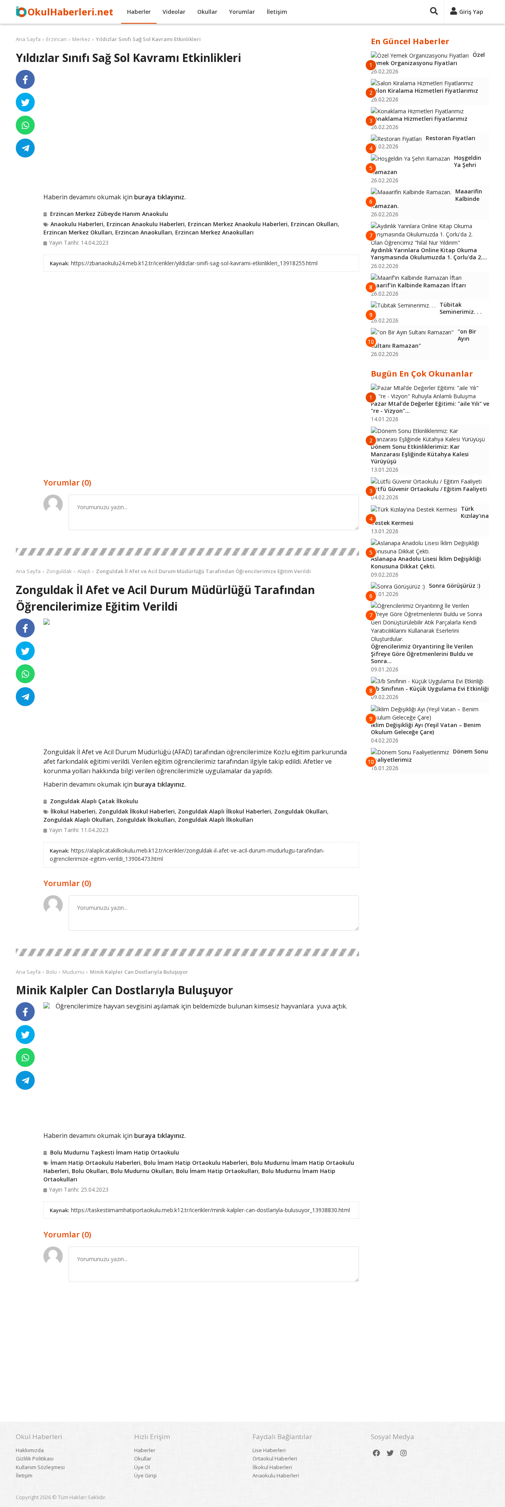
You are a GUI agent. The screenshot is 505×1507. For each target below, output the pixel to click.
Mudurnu (73, 971)
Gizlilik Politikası (35, 1458)
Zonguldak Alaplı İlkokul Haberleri (224, 811)
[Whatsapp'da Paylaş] (25, 125)
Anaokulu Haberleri (76, 224)
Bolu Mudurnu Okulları (141, 1171)
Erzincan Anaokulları (143, 232)
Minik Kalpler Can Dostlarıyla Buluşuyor (139, 971)
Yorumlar (242, 11)
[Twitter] (390, 1453)
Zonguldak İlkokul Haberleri (137, 811)
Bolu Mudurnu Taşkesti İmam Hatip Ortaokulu (114, 1152)
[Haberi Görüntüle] (46, 622)
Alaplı (83, 571)
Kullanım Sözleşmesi (40, 1467)
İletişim (277, 11)
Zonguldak (59, 571)
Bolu (51, 971)
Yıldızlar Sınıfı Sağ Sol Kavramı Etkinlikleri (148, 39)
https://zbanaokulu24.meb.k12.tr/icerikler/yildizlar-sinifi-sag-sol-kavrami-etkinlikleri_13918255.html (194, 263)
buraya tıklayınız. (160, 197)
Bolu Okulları (89, 1171)
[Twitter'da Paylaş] (25, 102)
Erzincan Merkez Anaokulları (214, 232)
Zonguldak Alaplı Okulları (78, 819)
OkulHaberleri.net (70, 11)
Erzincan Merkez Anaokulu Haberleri (238, 224)
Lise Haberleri (269, 1450)
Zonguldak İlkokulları (145, 819)
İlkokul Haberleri (72, 811)
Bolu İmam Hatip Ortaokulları (217, 1171)
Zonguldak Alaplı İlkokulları (215, 819)
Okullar (207, 11)
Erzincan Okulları (314, 224)
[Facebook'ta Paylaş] (25, 79)
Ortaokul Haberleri (274, 1458)
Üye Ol (142, 1467)
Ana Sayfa (28, 39)
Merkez (81, 39)
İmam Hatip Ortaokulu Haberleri (95, 1162)
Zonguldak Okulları (300, 811)
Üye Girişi (145, 1475)
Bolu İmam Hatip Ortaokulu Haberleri (195, 1162)
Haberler (139, 11)
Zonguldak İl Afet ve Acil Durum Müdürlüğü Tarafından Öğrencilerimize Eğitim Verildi (203, 571)
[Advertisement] (201, 131)
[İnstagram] (403, 1453)
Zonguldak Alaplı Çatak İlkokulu (94, 801)
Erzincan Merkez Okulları (77, 232)
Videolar (174, 11)
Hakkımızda (30, 1450)
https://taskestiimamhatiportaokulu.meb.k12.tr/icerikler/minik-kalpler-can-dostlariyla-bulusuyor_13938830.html (210, 1210)
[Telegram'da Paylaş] (25, 148)
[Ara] (434, 12)
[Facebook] (376, 1453)
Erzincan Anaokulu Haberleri (146, 224)
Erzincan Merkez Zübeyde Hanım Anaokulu (109, 213)
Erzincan (56, 39)
